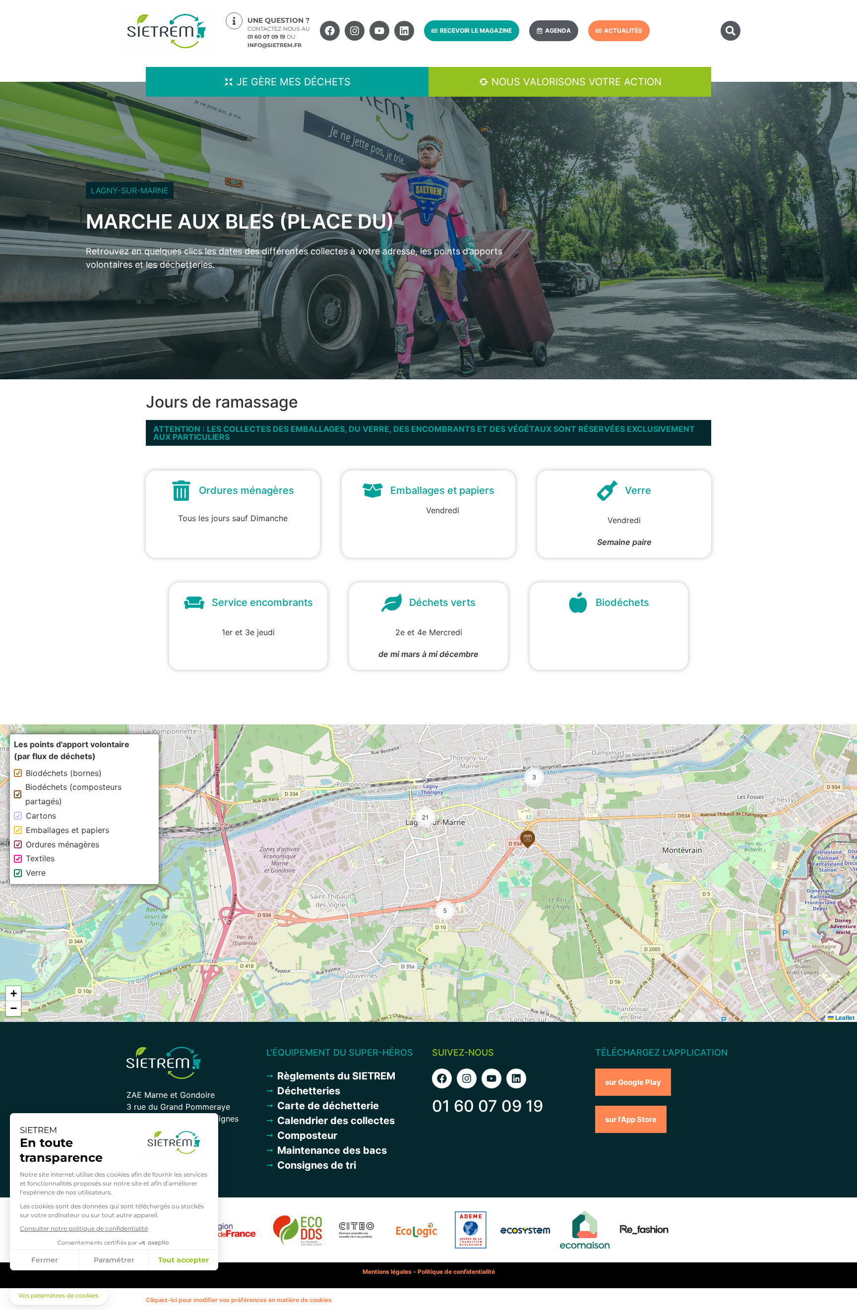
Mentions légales (387, 1271)
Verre (36, 873)
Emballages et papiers (67, 830)
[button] (730, 31)
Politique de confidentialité (456, 1271)
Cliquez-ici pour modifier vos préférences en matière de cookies (239, 1300)
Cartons (41, 816)
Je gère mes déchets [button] (294, 82)
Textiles (40, 858)
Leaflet (844, 1017)
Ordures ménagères (62, 844)
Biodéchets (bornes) (64, 773)
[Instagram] (355, 31)
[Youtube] (379, 31)
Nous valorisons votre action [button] (576, 82)
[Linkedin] (404, 31)
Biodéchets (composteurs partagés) (73, 794)
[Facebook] (330, 31)
